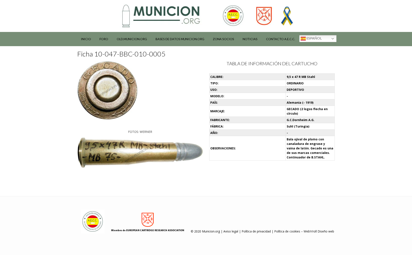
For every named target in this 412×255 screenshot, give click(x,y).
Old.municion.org (132, 39)
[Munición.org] (206, 16)
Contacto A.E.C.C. (280, 39)
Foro (104, 39)
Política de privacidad (256, 231)
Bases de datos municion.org (180, 39)
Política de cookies (287, 231)
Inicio (86, 39)
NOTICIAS (250, 39)
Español (314, 38)
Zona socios (223, 39)
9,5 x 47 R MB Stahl (301, 77)
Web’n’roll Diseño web (319, 231)
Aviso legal (230, 231)
